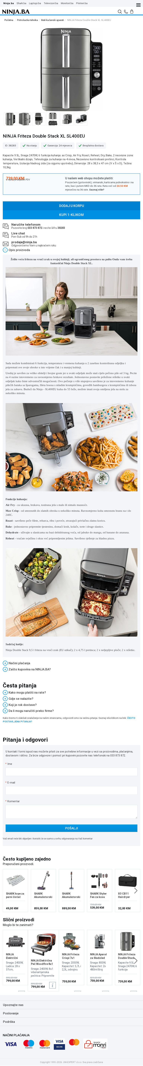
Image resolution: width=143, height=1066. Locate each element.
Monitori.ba (67, 3)
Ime (9, 764)
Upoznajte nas (13, 1005)
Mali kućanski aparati (52, 20)
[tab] (71, 250)
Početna (8, 20)
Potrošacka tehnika (27, 20)
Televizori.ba (51, 3)
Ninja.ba (8, 3)
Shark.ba (21, 3)
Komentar (12, 801)
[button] (135, 891)
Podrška (9, 1022)
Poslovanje (11, 1013)
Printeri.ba (82, 3)
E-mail (10, 782)
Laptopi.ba (35, 3)
